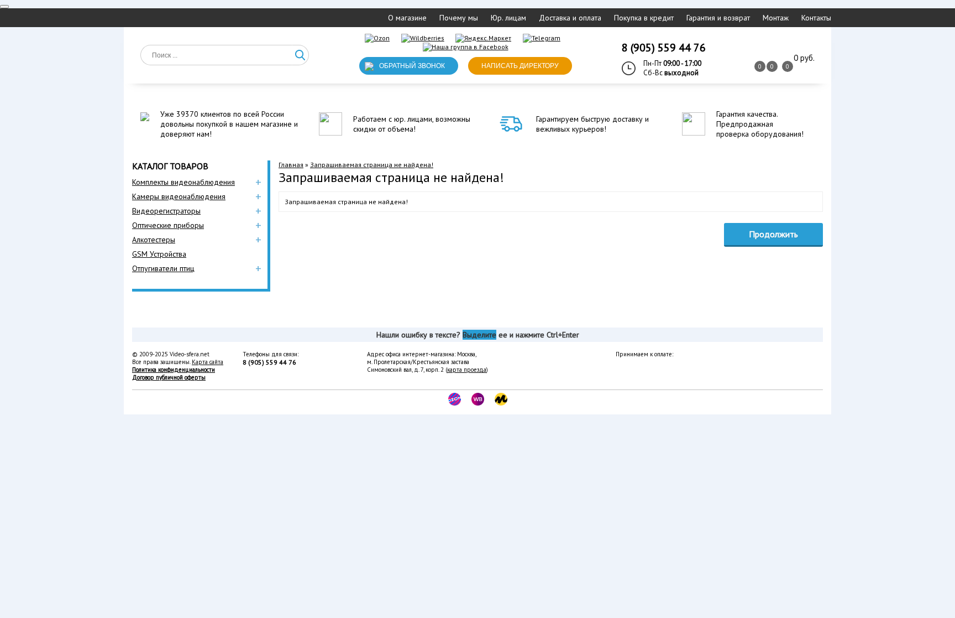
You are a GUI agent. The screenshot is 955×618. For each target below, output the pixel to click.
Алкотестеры (153, 240)
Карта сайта (207, 362)
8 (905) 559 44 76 (664, 47)
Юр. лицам (508, 18)
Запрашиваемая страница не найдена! (371, 164)
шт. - (804, 58)
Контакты (816, 18)
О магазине (407, 18)
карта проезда (466, 369)
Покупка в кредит (644, 18)
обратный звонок (412, 66)
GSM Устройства (159, 254)
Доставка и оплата (570, 18)
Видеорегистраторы (166, 211)
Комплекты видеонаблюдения (183, 182)
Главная (291, 164)
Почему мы (458, 18)
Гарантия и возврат (718, 18)
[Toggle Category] (4, 6)
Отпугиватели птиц (163, 268)
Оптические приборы (168, 225)
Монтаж (776, 18)
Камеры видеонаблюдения (178, 196)
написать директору (520, 66)
